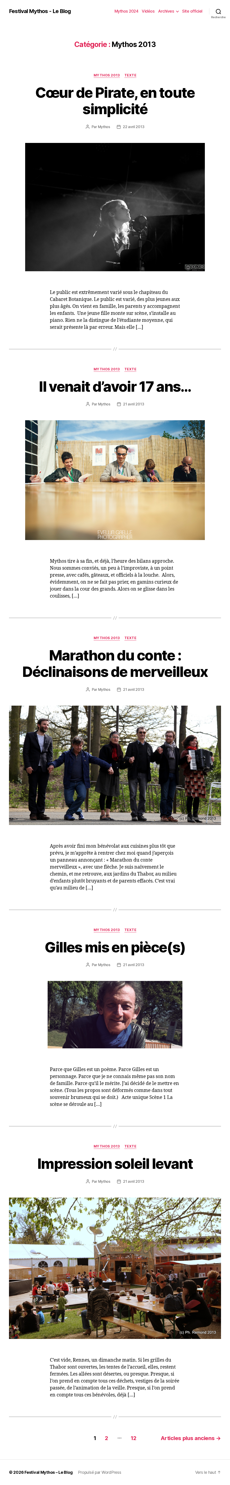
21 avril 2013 (133, 404)
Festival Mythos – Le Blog (48, 1472)
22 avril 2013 (133, 126)
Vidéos (148, 11)
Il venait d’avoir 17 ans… (115, 386)
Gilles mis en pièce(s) (115, 947)
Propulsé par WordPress (99, 1472)
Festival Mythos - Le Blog (40, 11)
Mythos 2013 (107, 75)
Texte (130, 75)
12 (133, 1438)
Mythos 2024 (126, 11)
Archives (166, 11)
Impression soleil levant (115, 1163)
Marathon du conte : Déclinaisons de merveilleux (115, 663)
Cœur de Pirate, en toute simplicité (115, 101)
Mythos (104, 126)
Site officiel (192, 11)
